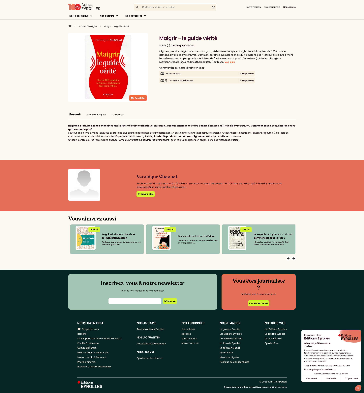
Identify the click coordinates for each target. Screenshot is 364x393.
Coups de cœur (88, 329)
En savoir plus (146, 194)
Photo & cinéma (86, 362)
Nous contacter (190, 343)
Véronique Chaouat (183, 45)
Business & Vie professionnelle (94, 366)
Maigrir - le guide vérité (116, 26)
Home (70, 26)
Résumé (74, 114)
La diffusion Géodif (230, 348)
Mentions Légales (229, 357)
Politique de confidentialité (234, 362)
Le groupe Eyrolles (230, 329)
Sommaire (118, 114)
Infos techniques (96, 114)
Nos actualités (133, 15)
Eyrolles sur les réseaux (150, 358)
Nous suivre (289, 7)
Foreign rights (189, 338)
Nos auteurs (107, 15)
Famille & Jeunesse (88, 343)
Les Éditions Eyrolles (231, 333)
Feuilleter (138, 98)
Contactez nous (258, 303)
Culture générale (86, 348)
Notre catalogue (79, 15)
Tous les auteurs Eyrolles (150, 329)
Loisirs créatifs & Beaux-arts (92, 352)
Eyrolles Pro (226, 352)
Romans (81, 333)
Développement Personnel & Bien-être (99, 338)
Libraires (186, 333)
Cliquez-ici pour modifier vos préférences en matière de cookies (255, 387)
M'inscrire (170, 301)
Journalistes (188, 329)
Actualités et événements (151, 343)
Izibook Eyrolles (273, 338)
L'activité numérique (231, 338)
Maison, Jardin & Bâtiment (91, 357)
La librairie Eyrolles (230, 343)
